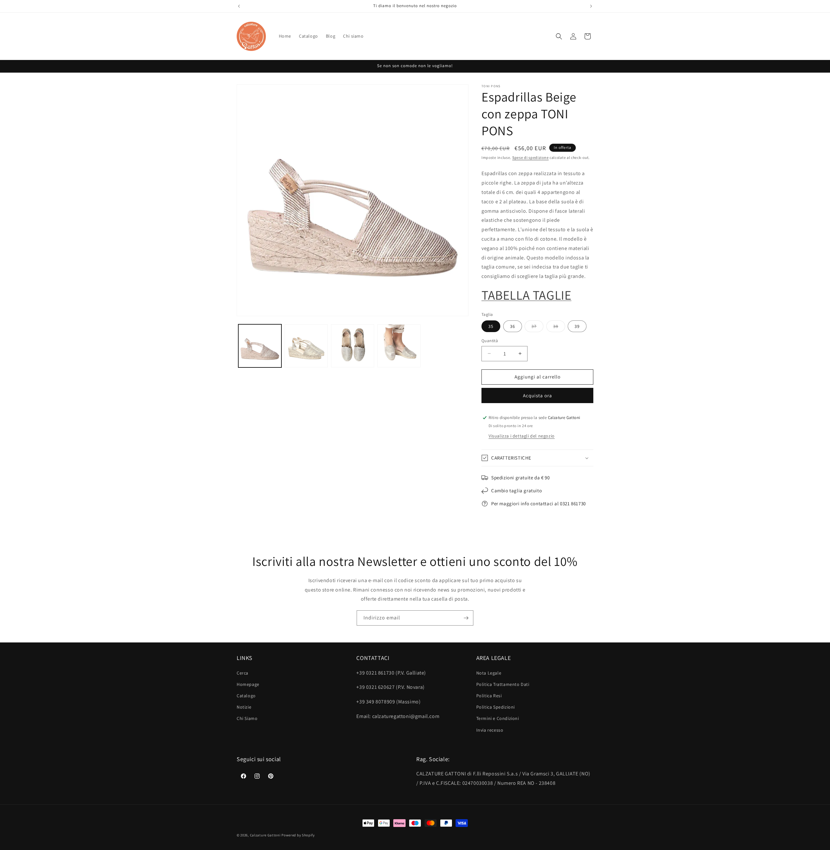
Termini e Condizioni (497, 718)
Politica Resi (489, 696)
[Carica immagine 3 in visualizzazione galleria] (352, 345)
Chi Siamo (247, 718)
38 (559, 327)
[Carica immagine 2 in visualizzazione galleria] (306, 345)
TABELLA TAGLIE (526, 294)
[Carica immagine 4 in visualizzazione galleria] (399, 345)
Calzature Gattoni (265, 835)
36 (512, 326)
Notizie (244, 707)
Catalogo (246, 696)
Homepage (248, 684)
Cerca (242, 673)
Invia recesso (490, 730)
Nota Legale (489, 673)
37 (537, 327)
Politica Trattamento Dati (502, 684)
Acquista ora (537, 395)
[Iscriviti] (466, 618)
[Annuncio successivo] (591, 6)
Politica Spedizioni (495, 707)
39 (577, 326)
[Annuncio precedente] (239, 6)
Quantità (489, 340)
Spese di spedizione (530, 157)
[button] (559, 36)
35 (490, 326)
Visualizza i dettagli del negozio (522, 436)
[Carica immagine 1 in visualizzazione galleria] (259, 345)
